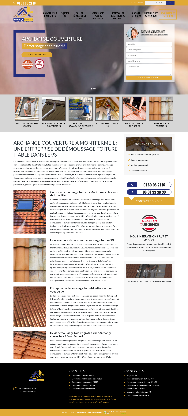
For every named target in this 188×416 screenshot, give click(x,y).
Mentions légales (95, 412)
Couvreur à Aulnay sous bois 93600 (87, 379)
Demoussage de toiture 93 (168, 14)
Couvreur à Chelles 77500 (83, 375)
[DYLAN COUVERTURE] (36, 376)
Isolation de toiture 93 (135, 14)
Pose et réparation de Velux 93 (79, 16)
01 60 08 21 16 (26, 3)
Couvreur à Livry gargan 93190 (85, 382)
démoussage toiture (88, 399)
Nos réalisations (37, 55)
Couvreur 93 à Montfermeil (50, 14)
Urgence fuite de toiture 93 (151, 14)
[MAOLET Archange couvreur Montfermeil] (24, 14)
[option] (26, 112)
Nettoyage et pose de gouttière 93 (98, 16)
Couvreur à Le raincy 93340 (83, 385)
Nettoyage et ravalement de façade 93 (118, 16)
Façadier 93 (65, 14)
